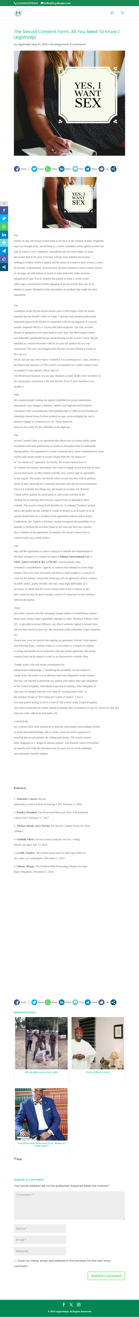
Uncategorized (59, 44)
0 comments (78, 44)
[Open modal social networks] (113, 169)
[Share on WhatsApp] (51, 169)
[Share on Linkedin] (65, 169)
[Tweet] (37, 169)
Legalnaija (24, 44)
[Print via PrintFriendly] (77, 169)
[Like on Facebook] (103, 169)
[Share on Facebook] (20, 169)
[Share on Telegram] (91, 169)
